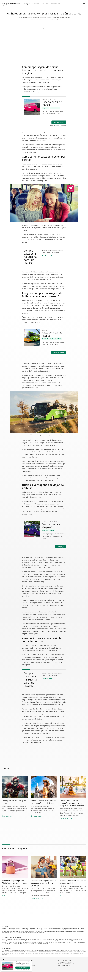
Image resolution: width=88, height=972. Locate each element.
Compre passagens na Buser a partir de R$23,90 (30, 257)
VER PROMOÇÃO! (59, 122)
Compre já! (60, 546)
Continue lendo (47, 256)
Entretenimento (55, 4)
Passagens (26, 4)
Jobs (47, 4)
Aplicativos (35, 4)
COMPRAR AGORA (58, 353)
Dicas (42, 4)
